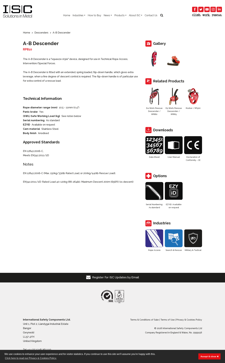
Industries (78, 15)
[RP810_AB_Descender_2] (174, 59)
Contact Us (151, 15)
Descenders (41, 32)
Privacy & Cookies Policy (189, 319)
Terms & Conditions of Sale (144, 319)
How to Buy (94, 15)
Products (119, 15)
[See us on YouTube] (207, 9)
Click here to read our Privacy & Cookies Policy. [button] (31, 358)
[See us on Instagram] (213, 9)
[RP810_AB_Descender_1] (154, 59)
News (107, 15)
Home (66, 15)
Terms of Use (167, 319)
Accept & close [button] (209, 356)
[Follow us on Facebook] (194, 9)
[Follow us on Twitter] (201, 9)
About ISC (134, 15)
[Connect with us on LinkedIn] (219, 9)
